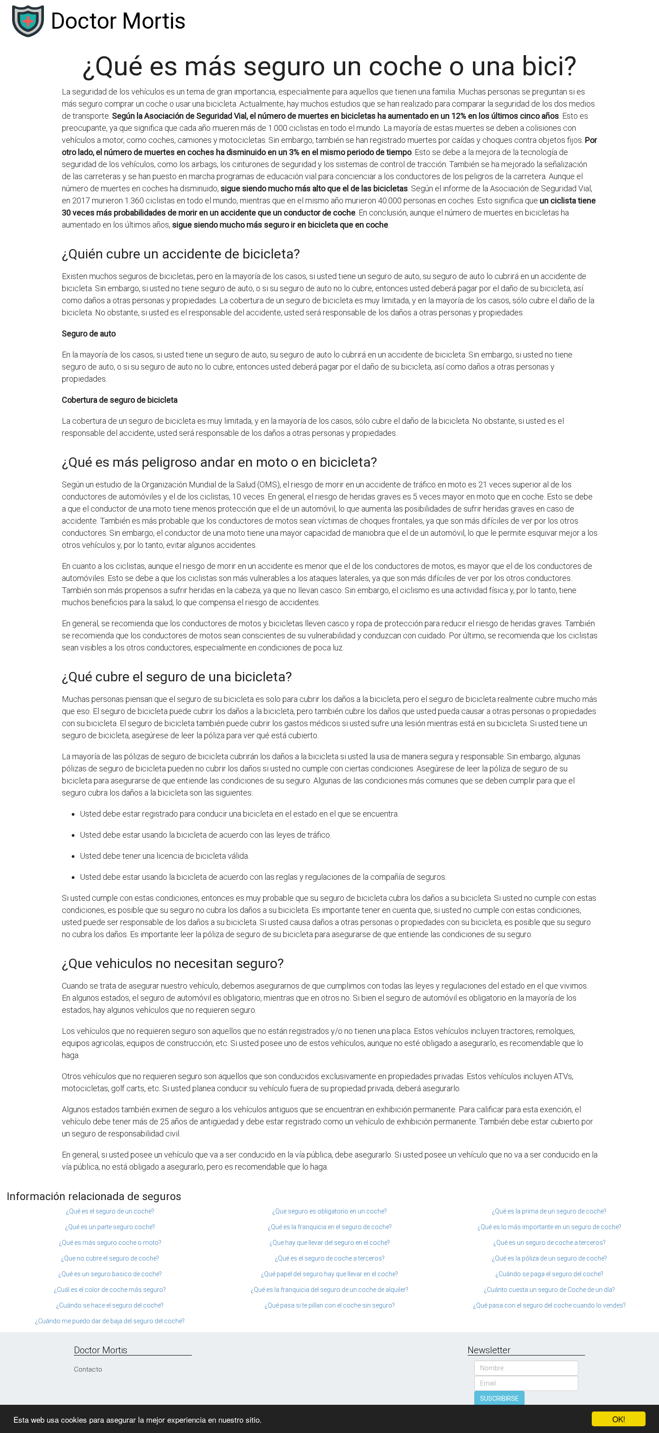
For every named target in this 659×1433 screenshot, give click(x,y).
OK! (618, 1418)
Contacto (88, 1369)
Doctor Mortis (118, 21)
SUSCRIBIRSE (499, 1398)
